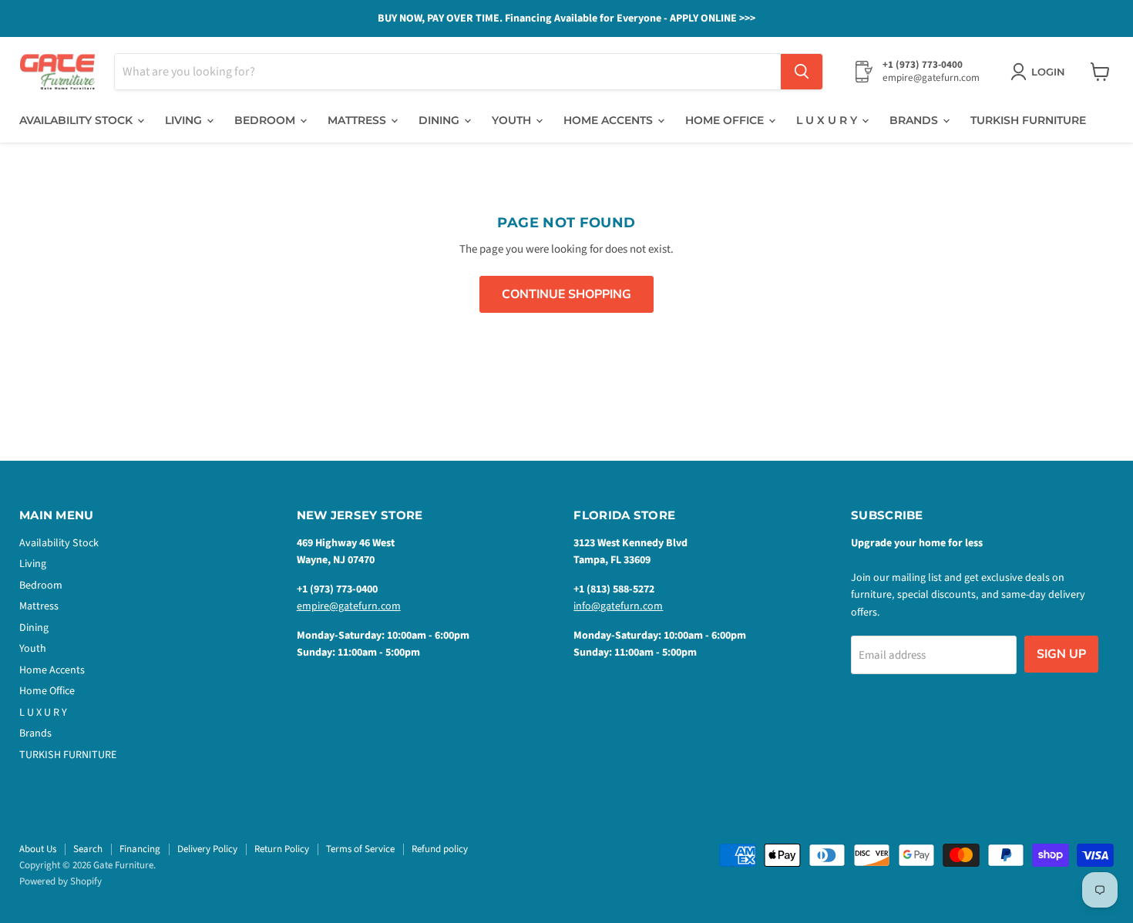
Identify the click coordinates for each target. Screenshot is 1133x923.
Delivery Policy (207, 849)
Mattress (358, 120)
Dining (440, 120)
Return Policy (281, 849)
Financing (139, 849)
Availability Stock (77, 120)
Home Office (726, 120)
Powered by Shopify (60, 881)
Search (88, 849)
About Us (37, 849)
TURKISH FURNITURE (1028, 120)
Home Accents (609, 120)
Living (185, 120)
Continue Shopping (566, 294)
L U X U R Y (828, 120)
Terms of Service (360, 849)
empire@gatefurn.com (349, 606)
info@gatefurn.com (618, 606)
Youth (513, 120)
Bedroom (266, 120)
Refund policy (440, 849)
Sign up (1061, 654)
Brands (915, 120)
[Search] (801, 71)
